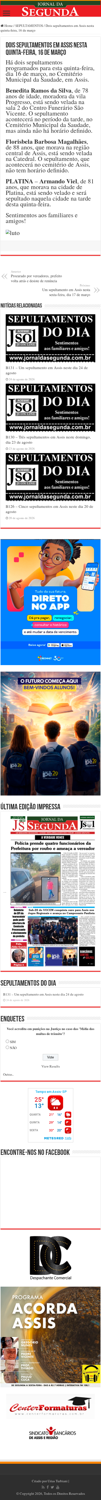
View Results (50, 1066)
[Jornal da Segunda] (50, 9)
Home (8, 25)
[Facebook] (47, 1487)
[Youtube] (58, 1487)
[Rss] (43, 1487)
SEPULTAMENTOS (29, 25)
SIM (13, 1041)
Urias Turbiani (58, 1481)
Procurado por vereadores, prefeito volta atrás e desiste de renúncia (36, 276)
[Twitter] (52, 1487)
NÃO (13, 1047)
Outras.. (8, 1074)
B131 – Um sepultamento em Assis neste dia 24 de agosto (43, 994)
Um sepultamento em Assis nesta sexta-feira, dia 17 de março (66, 290)
